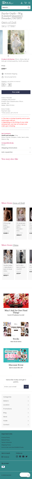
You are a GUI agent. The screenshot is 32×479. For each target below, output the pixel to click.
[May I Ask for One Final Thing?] (16, 301)
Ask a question (7, 152)
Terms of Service (7, 442)
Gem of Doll (9, 22)
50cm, (17, 59)
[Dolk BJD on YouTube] (23, 456)
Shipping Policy (6, 445)
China (15, 245)
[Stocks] (16, 329)
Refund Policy (6, 440)
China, (22, 59)
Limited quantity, (12, 61)
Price (3, 66)
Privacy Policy (6, 437)
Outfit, (20, 61)
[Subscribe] (26, 387)
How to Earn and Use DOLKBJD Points (13, 447)
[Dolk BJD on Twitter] (26, 456)
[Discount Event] (16, 355)
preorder (26, 61)
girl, (6, 61)
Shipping (4, 81)
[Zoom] (25, 51)
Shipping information (9, 148)
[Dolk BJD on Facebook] (20, 456)
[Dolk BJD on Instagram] (17, 456)
